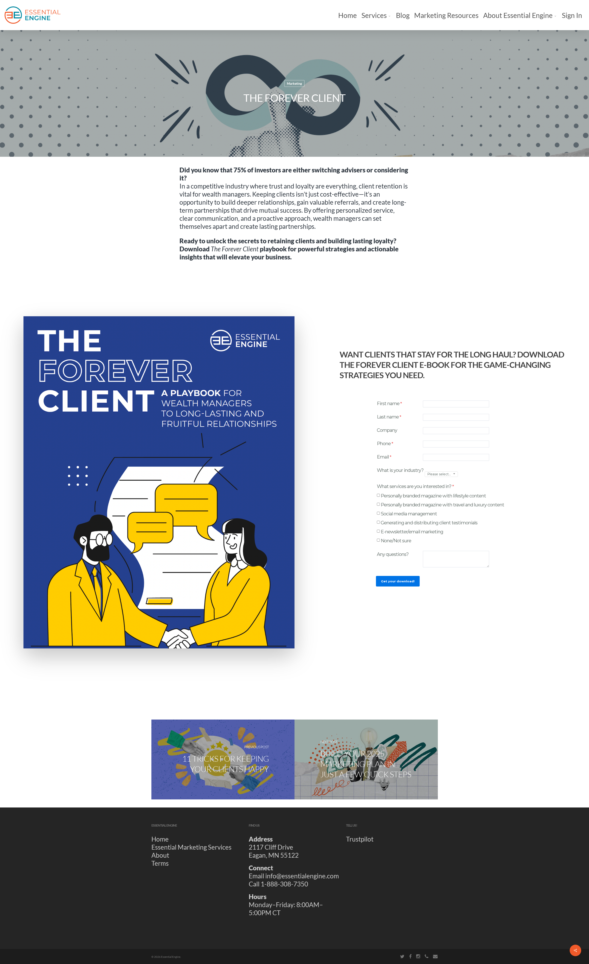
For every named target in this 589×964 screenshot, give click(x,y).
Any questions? (393, 554)
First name (388, 403)
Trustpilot (359, 839)
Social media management (409, 514)
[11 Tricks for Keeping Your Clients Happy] (223, 759)
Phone (384, 443)
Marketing (294, 83)
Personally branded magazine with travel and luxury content (442, 505)
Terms (160, 863)
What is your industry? (400, 470)
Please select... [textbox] (439, 474)
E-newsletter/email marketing (412, 531)
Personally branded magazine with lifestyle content (433, 496)
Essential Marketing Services (191, 847)
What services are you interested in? (414, 486)
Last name (388, 417)
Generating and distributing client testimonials (429, 523)
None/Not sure (396, 540)
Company (387, 430)
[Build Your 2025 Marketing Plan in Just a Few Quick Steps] (366, 759)
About (160, 855)
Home (160, 839)
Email (383, 457)
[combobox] (441, 474)
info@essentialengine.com (302, 876)
